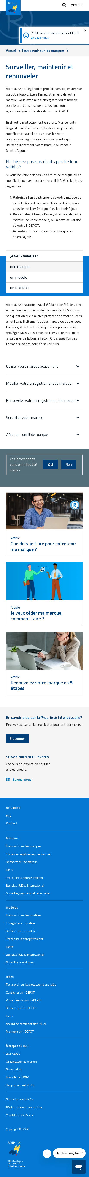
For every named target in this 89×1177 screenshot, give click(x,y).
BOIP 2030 (13, 1053)
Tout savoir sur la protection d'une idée (31, 984)
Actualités (13, 807)
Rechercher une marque (22, 862)
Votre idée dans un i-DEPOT (24, 1000)
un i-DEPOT (19, 288)
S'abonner (17, 738)
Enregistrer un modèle (20, 923)
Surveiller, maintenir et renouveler (28, 893)
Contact (11, 823)
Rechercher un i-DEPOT (21, 1008)
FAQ (8, 815)
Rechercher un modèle (21, 931)
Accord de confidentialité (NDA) (26, 1023)
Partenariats (14, 1069)
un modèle (18, 277)
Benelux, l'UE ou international (25, 885)
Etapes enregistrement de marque (28, 854)
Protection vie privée (19, 1099)
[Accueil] (13, 7)
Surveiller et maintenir (20, 962)
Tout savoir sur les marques (23, 846)
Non (68, 464)
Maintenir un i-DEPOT (20, 1031)
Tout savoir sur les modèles (23, 915)
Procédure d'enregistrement (24, 877)
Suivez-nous (22, 779)
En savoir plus (40, 37)
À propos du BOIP (17, 1045)
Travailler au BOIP (17, 1077)
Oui (50, 464)
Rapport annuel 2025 (20, 1085)
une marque (20, 267)
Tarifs (9, 869)
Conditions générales (20, 1115)
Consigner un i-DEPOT (20, 992)
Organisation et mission (21, 1061)
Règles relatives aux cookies (24, 1107)
